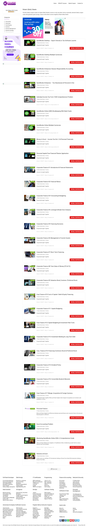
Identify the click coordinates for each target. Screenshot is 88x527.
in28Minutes (35, 516)
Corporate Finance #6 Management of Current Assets (53, 238)
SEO (25, 486)
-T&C (84, 525)
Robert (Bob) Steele (41, 42)
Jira (48, 496)
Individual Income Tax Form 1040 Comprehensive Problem (55, 97)
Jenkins (34, 492)
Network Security (76, 484)
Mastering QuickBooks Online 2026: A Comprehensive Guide (55, 438)
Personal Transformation (78, 496)
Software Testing (49, 489)
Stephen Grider (47, 516)
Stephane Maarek (37, 509)
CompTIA (35, 484)
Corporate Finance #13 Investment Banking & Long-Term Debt (56, 337)
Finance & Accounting (65, 477)
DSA (45, 483)
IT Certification (37, 477)
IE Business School (20, 514)
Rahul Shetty (47, 509)
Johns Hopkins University (21, 509)
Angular (7, 485)
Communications (76, 500)
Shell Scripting (65, 498)
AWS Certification (36, 480)
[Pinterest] (73, 520)
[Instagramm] (65, 520)
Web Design (19, 477)
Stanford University (7, 513)
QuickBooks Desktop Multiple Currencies (49, 55)
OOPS (45, 484)
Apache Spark (6, 500)
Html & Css (18, 480)
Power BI (61, 493)
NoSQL (6, 496)
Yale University (6, 508)
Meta (4, 517)
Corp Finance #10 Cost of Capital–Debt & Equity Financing (55, 294)
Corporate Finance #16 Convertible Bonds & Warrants (53, 379)
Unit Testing (47, 497)
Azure (36, 496)
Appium (46, 498)
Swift (45, 486)
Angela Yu (35, 508)
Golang (48, 486)
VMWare (61, 500)
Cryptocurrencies (63, 486)
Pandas (4, 497)
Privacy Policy (81, 525)
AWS (34, 496)
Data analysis (6, 493)
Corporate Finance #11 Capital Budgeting (49, 308)
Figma (22, 484)
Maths (21, 496)
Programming (48, 477)
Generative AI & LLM (20, 497)
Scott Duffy (35, 511)
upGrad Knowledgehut (77, 512)
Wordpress (18, 483)
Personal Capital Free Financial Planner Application (53, 153)
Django (7, 486)
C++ (48, 480)
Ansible (39, 495)
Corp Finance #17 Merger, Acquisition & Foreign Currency (55, 393)
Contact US (75, 525)
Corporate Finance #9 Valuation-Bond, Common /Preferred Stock (57, 280)
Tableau (61, 495)
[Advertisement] (12, 141)
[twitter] (63, 520)
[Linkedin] (76, 520)
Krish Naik (46, 508)
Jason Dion (35, 510)
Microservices (36, 500)
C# (49, 480)
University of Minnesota (8, 510)
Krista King (46, 517)
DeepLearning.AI (19, 515)
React (4, 485)
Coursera (75, 509)
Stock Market (62, 483)
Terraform (35, 495)
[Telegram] (78, 520)
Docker (34, 493)
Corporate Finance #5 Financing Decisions (50, 224)
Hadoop (11, 500)
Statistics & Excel (42, 454)
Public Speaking (76, 499)
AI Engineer (19, 489)
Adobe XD (18, 484)
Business (8, 26)
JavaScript (23, 480)
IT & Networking (76, 480)
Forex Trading (62, 484)
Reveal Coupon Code (77, 48)
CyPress (51, 495)
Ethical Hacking (76, 483)
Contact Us (80, 3)
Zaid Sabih (46, 514)
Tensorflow (25, 492)
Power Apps (66, 493)
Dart (48, 485)
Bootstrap (21, 481)
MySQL (9, 483)
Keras (19, 493)
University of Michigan (21, 511)
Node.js (4, 486)
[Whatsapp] (68, 520)
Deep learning (19, 492)
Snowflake (61, 496)
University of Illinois (7, 514)
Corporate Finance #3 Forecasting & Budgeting (51, 196)
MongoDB (5, 484)
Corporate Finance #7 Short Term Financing (50, 252)
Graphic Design (19, 485)
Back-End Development (8, 481)
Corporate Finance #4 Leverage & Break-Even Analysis (54, 210)
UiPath (45, 496)
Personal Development (76, 490)
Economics (61, 481)
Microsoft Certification (37, 481)
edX (74, 510)
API (50, 497)
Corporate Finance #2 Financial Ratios (49, 181)
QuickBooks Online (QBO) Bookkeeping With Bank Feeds (54, 111)
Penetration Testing (77, 485)
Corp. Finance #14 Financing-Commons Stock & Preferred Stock (57, 351)
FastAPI (18, 496)
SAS (7, 498)
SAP (60, 497)
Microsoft (18, 516)
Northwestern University (8, 509)
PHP (45, 481)
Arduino (65, 500)
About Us (61, 508)
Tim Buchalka (36, 513)
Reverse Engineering (77, 486)
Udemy (47, 42)
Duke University (19, 510)
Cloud (39, 496)
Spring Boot (12, 486)
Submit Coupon (72, 3)
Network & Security (78, 477)
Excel (64, 495)
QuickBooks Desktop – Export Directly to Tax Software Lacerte (56, 40)
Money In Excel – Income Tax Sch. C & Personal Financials (55, 139)
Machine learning (6, 492)
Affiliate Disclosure (63, 512)
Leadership (75, 497)
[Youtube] (71, 520)
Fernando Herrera (48, 515)
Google (34, 485)
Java (45, 480)
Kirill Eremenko (47, 513)
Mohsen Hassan (36, 515)
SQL (4, 496)
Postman (50, 498)
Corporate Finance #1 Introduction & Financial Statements (55, 167)
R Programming (19, 498)
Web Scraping (47, 492)
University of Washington (21, 513)
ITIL (36, 486)
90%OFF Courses (62, 3)
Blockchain (8, 23)
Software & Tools (64, 490)
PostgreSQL (10, 484)
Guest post (61, 509)
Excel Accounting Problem (45, 424)
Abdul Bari (35, 517)
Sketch (25, 484)
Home (55, 3)
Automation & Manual (49, 493)
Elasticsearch (36, 497)
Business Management (11, 28)
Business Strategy (10, 30)
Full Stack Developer (8, 477)
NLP (17, 493)
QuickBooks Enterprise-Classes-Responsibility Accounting (55, 69)
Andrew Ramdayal (48, 510)
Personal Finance (42, 408)
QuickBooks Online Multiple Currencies (49, 125)
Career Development (77, 495)
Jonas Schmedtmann (49, 511)
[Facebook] (60, 520)
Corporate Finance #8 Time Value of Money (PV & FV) (53, 266)
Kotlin (45, 485)
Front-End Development (8, 480)
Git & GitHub (5, 483)
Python (4, 498)
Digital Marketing (19, 486)
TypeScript (49, 481)
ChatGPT (18, 495)
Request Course (62, 510)
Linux (60, 498)
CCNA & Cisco (36, 483)
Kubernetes (38, 493)
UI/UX (17, 481)
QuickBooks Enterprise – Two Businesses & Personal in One (55, 83)
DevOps (35, 489)
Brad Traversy (36, 514)
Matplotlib (12, 497)
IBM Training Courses (7, 511)
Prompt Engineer (24, 495)
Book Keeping (9, 25)
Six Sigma (39, 486)
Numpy (8, 497)
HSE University (19, 508)
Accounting (8, 21)
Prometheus (35, 498)
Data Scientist (6, 489)
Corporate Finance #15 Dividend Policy (49, 365)
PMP (34, 486)
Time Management (77, 494)
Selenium (46, 495)
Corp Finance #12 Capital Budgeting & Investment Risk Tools (55, 322)
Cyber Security (76, 481)
